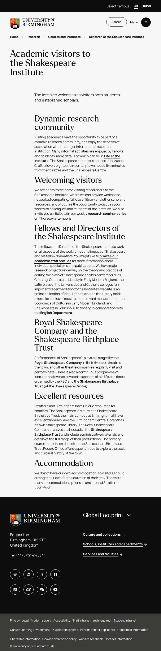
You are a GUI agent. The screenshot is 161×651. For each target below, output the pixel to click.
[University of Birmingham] (32, 22)
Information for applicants (97, 630)
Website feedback (91, 639)
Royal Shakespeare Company (58, 362)
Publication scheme (65, 630)
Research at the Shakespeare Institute (116, 37)
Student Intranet (125, 620)
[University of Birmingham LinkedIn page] (28, 574)
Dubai (146, 6)
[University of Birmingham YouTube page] (55, 589)
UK (136, 6)
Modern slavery (41, 620)
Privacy (15, 620)
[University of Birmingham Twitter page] (42, 574)
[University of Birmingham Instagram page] (15, 574)
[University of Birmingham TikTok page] (15, 589)
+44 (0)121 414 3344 (30, 555)
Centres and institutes (64, 37)
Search (117, 22)
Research (33, 37)
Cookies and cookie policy (59, 639)
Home (14, 37)
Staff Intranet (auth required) (92, 620)
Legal (25, 620)
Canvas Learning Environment (30, 630)
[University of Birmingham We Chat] (42, 589)
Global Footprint (103, 515)
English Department (56, 312)
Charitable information (25, 639)
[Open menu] (146, 22)
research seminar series (107, 213)
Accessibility (61, 620)
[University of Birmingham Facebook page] (55, 574)
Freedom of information (132, 630)
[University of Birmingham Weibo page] (28, 589)
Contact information (118, 639)
